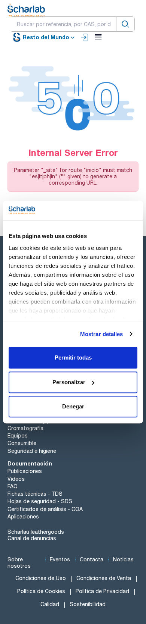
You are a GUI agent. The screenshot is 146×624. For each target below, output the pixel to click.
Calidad (49, 604)
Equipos (17, 436)
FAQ (12, 486)
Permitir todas (73, 357)
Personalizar (68, 382)
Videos (16, 479)
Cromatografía (25, 428)
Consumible (21, 443)
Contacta (91, 559)
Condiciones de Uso (40, 578)
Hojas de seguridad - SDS (39, 501)
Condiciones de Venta (103, 578)
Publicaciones (24, 471)
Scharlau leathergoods (35, 532)
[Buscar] (125, 24)
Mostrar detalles (101, 334)
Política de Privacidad (102, 591)
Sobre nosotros (19, 562)
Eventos (60, 559)
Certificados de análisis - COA (45, 509)
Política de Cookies (41, 591)
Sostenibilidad (88, 604)
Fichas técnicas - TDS (35, 494)
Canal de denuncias (31, 538)
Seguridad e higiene (31, 451)
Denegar (73, 406)
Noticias (123, 559)
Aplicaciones (23, 517)
